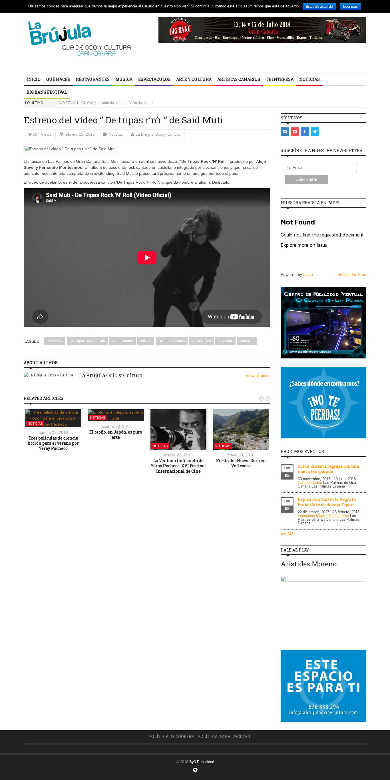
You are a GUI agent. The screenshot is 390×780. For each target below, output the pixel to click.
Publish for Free (351, 274)
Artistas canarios (238, 79)
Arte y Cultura (194, 79)
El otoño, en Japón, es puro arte (115, 434)
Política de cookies (171, 736)
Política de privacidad (224, 736)
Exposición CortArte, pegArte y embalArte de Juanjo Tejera (104, 103)
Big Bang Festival (47, 92)
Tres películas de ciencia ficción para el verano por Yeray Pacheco (53, 443)
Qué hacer (58, 79)
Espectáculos (154, 79)
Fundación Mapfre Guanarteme (323, 516)
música (145, 341)
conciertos (55, 341)
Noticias (309, 79)
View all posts (258, 375)
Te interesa (279, 79)
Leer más (350, 7)
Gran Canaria (122, 341)
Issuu (308, 274)
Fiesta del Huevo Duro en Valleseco (241, 463)
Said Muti (225, 341)
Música (123, 79)
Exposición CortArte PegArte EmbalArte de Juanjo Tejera (327, 502)
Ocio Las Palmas (171, 341)
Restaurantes (93, 79)
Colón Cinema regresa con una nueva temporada (328, 469)
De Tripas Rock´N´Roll (87, 341)
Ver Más (288, 534)
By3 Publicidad (201, 762)
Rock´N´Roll (201, 341)
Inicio (34, 79)
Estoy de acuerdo (319, 7)
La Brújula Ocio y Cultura (157, 134)
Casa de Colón (310, 482)
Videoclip (247, 341)
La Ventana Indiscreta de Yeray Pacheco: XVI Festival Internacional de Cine (178, 466)
